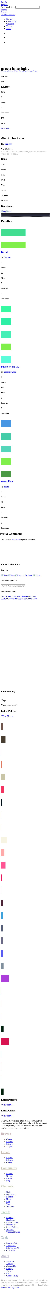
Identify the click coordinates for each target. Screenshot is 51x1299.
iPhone (33, 596)
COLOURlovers (8, 14)
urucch (8, 143)
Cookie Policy (12, 1276)
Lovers (9, 1178)
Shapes (9, 1146)
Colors (9, 1139)
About (5, 1256)
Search (4, 10)
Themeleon (11, 1245)
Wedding (10, 1206)
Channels (10, 24)
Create (3, 12)
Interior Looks (12, 1222)
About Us (10, 1264)
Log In (4, 2)
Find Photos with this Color (25, 71)
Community (11, 21)
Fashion (9, 1197)
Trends (9, 26)
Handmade (10, 1220)
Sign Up (4, 4)
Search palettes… (8, 7)
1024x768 (22, 599)
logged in (16, 539)
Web (8, 1204)
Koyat (4, 252)
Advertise (10, 1261)
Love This (5, 128)
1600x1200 (32, 599)
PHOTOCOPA (12, 1248)
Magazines (10, 1225)
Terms (8, 1271)
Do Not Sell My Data (10, 1287)
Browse (9, 19)
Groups (9, 1176)
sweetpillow (7, 481)
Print (8, 1201)
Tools (8, 28)
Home (8, 1199)
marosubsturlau (10, 372)
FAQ (8, 1273)
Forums (9, 1173)
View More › (7, 716)
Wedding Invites (13, 1232)
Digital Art (10, 1194)
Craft (8, 1192)
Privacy (9, 1268)
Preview (25, 596)
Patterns (9, 1144)
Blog (8, 1181)
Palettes (9, 1141)
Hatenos (7, 257)
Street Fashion (12, 1227)
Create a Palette (7, 71)
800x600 (13, 599)
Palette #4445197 (10, 366)
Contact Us (11, 1266)
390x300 (4, 599)
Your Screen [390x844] (10, 596)
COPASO (10, 1250)
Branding (10, 1217)
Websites (10, 1229)
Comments (5, 113)
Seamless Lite (12, 1243)
